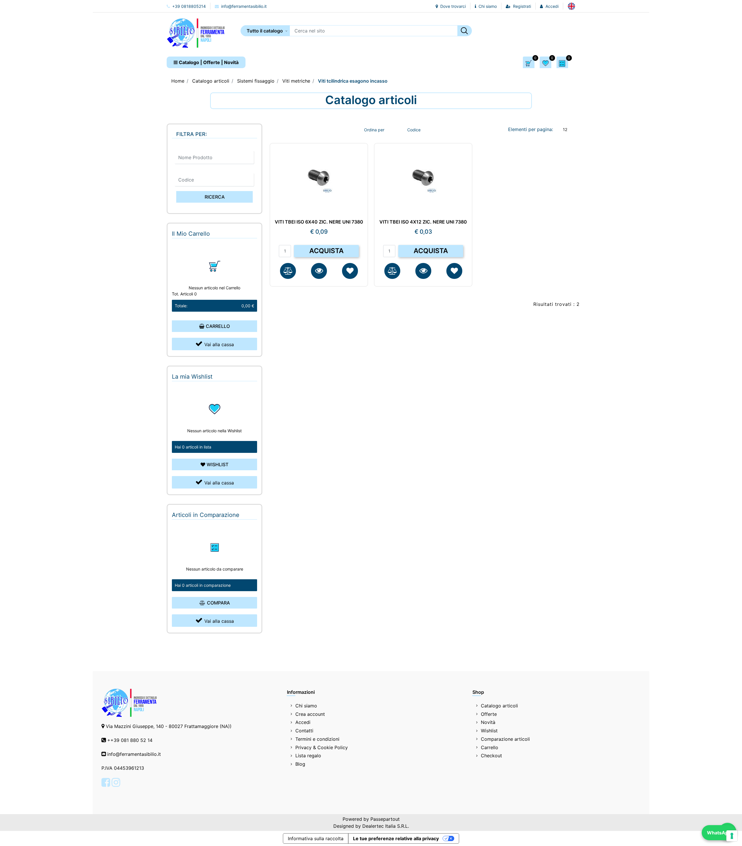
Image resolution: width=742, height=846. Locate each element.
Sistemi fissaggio (255, 81)
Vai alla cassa (219, 344)
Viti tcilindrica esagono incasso (353, 81)
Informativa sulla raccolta (315, 838)
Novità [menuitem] (488, 722)
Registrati (522, 6)
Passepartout (385, 819)
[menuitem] (571, 6)
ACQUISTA (326, 251)
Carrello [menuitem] (489, 747)
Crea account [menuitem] (310, 714)
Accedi (552, 6)
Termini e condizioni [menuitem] (317, 739)
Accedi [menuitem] (302, 722)
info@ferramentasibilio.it (243, 6)
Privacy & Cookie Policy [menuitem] (321, 747)
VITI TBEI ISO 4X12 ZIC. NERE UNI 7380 (423, 222)
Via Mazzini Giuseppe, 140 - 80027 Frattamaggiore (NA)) (169, 726)
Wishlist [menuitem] (489, 731)
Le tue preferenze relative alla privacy (396, 838)
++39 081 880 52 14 (129, 740)
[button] (464, 30)
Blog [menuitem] (300, 764)
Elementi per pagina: (530, 129)
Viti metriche (296, 81)
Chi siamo (487, 6)
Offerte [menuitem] (489, 714)
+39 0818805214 (188, 6)
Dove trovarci (452, 6)
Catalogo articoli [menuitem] (499, 706)
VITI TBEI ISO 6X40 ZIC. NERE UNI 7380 (319, 222)
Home (177, 81)
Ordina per (374, 129)
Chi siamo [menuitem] (306, 706)
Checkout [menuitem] (491, 755)
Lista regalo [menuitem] (308, 755)
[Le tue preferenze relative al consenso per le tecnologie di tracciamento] (731, 835)
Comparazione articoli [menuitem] (505, 739)
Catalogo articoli (210, 81)
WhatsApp (719, 833)
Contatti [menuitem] (304, 731)
